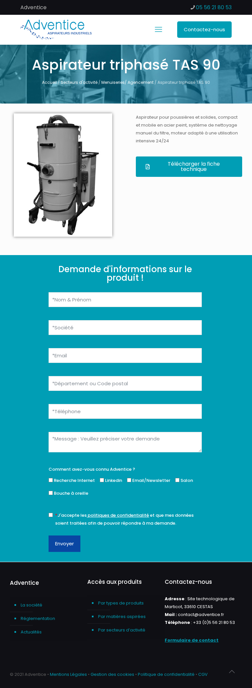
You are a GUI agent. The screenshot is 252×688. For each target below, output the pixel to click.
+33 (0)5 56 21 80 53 (214, 622)
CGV (203, 674)
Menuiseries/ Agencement (127, 82)
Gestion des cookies (112, 674)
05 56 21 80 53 (214, 7)
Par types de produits (121, 603)
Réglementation (38, 618)
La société (31, 605)
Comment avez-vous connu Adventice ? (92, 469)
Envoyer (64, 543)
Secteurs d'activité (79, 82)
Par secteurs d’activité (121, 630)
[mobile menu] (158, 29)
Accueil (49, 82)
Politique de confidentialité (166, 674)
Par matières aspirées (122, 616)
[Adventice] (58, 29)
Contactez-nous (204, 29)
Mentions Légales (68, 674)
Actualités (31, 632)
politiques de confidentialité (118, 515)
